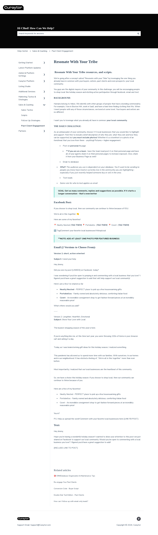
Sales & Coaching (39, 51)
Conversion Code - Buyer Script (66, 488)
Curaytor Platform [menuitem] (26, 81)
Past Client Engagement (62, 51)
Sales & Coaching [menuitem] (26, 104)
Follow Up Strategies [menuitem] (30, 120)
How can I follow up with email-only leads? (71, 501)
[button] (44, 62)
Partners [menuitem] (22, 131)
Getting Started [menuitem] (25, 62)
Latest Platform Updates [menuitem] (30, 67)
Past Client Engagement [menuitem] (33, 125)
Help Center (22, 51)
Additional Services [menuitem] (27, 91)
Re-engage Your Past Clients (65, 482)
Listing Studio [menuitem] (24, 86)
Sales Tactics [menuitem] (27, 110)
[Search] (138, 33)
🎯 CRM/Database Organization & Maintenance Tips (74, 476)
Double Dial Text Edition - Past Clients (69, 495)
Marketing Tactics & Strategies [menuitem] (27, 98)
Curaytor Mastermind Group (141, 8)
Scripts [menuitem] (24, 115)
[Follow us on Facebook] (139, 519)
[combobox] (76, 33)
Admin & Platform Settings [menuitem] (26, 74)
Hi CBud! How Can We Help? (35, 28)
